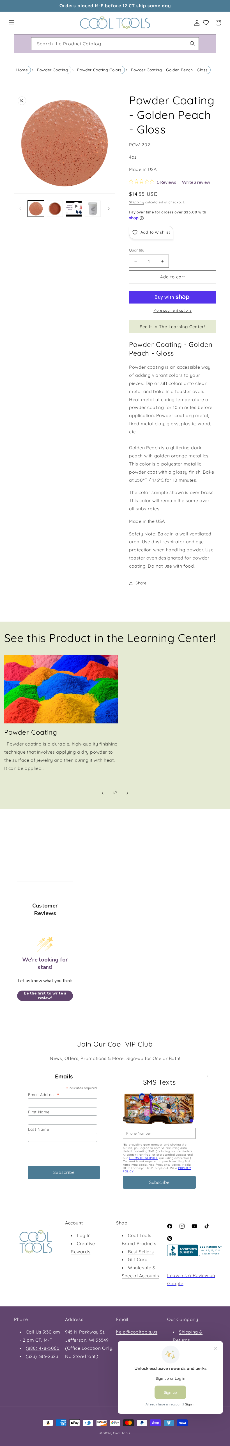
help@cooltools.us (136, 1332)
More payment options (172, 310)
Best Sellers (141, 1251)
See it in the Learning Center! (172, 326)
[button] (12, 23)
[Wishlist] (206, 23)
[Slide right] (109, 209)
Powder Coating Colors (99, 69)
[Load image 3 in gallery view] (93, 209)
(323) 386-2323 (42, 1356)
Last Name (38, 1129)
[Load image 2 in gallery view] (55, 209)
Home (22, 69)
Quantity (136, 250)
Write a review (196, 182)
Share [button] (141, 583)
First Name (39, 1112)
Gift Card (138, 1259)
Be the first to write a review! (45, 996)
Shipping (136, 202)
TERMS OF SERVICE (143, 1158)
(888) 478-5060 (42, 1348)
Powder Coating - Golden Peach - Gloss (169, 69)
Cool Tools (121, 1433)
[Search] (192, 43)
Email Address (43, 1094)
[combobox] (115, 43)
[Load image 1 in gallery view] (36, 209)
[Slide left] (20, 209)
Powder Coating (52, 69)
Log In (84, 1235)
